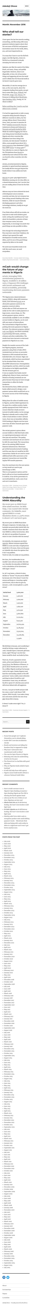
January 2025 (8, 880)
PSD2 (14, 99)
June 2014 (7, 1083)
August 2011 (8, 1150)
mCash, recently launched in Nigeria (14, 164)
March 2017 (8, 1014)
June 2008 (7, 1198)
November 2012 (9, 1122)
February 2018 (8, 996)
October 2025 (8, 860)
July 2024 (7, 894)
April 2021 (7, 947)
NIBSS (21, 489)
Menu (27, 6)
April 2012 (7, 1136)
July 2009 (7, 1196)
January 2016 (8, 1046)
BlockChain (23, 97)
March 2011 (7, 1161)
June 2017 (7, 1007)
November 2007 (9, 1210)
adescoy (6, 798)
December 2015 (9, 1048)
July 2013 (7, 1104)
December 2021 (9, 943)
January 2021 (8, 954)
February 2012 (8, 1141)
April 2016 (7, 1039)
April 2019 (7, 977)
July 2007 (7, 1212)
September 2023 (9, 915)
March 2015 (8, 1069)
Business (15, 485)
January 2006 (8, 1254)
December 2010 (9, 1166)
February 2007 (8, 1224)
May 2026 (7, 846)
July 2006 (7, 1240)
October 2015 (8, 1053)
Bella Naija (22, 525)
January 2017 (8, 1019)
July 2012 (7, 1129)
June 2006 (7, 1242)
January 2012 (8, 1143)
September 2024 (9, 890)
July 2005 (7, 1267)
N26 (16, 95)
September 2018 (9, 984)
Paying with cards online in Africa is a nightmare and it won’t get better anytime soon (16, 825)
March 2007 (8, 1221)
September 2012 (9, 1127)
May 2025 (7, 871)
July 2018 (7, 986)
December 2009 (9, 1187)
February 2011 (8, 1164)
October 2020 (8, 959)
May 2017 (7, 1009)
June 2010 (7, 1175)
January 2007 (8, 1226)
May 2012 (7, 1134)
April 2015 (7, 1067)
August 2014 (8, 1078)
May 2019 (7, 975)
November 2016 (9, 1023)
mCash (19, 301)
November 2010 (9, 1168)
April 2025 (7, 873)
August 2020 (8, 961)
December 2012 (9, 1120)
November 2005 (9, 1258)
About (4, 1285)
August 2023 (8, 917)
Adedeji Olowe (9, 6)
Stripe (12, 95)
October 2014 (8, 1076)
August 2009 (8, 1194)
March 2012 (8, 1138)
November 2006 (9, 1230)
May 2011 (7, 1157)
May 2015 (7, 1065)
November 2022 (9, 929)
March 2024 (8, 903)
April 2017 (7, 1012)
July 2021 (7, 945)
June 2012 (7, 1131)
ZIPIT (27, 145)
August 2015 (8, 1058)
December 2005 (9, 1256)
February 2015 (8, 1072)
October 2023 (8, 913)
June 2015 (7, 1062)
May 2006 (7, 1244)
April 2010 (7, 1180)
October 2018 (8, 982)
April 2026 (7, 848)
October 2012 (8, 1125)
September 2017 (9, 1005)
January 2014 (8, 1092)
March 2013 (8, 1113)
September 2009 (9, 1191)
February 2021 (8, 952)
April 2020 (7, 968)
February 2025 (9, 878)
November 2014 (9, 1074)
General (16, 258)
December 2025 (9, 855)
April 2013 (7, 1111)
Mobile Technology (24, 258)
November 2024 (9, 885)
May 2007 (7, 1217)
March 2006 (8, 1249)
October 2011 (8, 1145)
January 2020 (8, 972)
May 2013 (7, 1108)
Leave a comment (24, 259)
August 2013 (8, 1101)
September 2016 (9, 1028)
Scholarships (6, 1289)
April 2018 (7, 991)
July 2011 (7, 1152)
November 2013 (9, 1097)
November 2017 (9, 1002)
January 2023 (8, 924)
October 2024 (8, 887)
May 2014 (7, 1085)
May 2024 (7, 899)
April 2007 (7, 1219)
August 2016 (8, 1030)
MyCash (5, 178)
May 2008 (7, 1201)
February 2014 (8, 1090)
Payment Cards (22, 487)
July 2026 (7, 841)
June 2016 (7, 1035)
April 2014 (7, 1088)
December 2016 (9, 1021)
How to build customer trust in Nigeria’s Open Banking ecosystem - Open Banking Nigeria (16, 791)
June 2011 (7, 1154)
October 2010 (8, 1171)
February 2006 (9, 1251)
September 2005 (9, 1263)
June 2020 (7, 963)
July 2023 (7, 919)
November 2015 (9, 1051)
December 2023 (9, 910)
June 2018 (7, 989)
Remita (20, 152)
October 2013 (8, 1099)
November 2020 (9, 956)
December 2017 (9, 1000)
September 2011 (9, 1148)
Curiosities (5, 1297)
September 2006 (9, 1235)
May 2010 (7, 1177)
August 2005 (8, 1265)
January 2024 (8, 908)
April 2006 (7, 1247)
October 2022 (8, 931)
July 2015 (7, 1060)
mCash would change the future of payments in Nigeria (15, 269)
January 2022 (8, 940)
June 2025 (7, 869)
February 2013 (8, 1115)
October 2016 (8, 1025)
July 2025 (7, 867)
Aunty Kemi (6, 664)
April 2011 (7, 1159)
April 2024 (7, 901)
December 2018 (9, 979)
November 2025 (9, 857)
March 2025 (8, 876)
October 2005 (8, 1260)
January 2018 (8, 998)
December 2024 (9, 883)
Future (20, 485)
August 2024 (8, 892)
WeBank (20, 92)
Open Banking (7, 99)
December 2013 (9, 1095)
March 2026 (8, 850)
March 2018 (8, 993)
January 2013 (8, 1118)
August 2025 (8, 864)
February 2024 (9, 906)
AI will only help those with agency (15, 770)
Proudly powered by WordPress (19, 1303)
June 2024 (7, 896)
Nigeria (4, 259)
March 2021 (8, 949)
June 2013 (7, 1106)
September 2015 (9, 1055)
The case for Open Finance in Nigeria (16, 754)
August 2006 (8, 1237)
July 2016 (7, 1032)
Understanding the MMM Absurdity (13, 499)
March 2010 (8, 1182)
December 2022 (9, 926)
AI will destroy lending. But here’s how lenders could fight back (16, 805)
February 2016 (8, 1044)
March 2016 (8, 1042)
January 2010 (8, 1184)
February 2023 (8, 922)
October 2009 (8, 1189)
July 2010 (7, 1173)
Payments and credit (12, 259)
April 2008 (7, 1203)
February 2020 (9, 970)
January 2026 (8, 853)
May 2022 (7, 933)
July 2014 (7, 1081)
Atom (15, 92)
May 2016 (7, 1037)
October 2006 (8, 1233)
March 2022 (8, 938)
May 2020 (7, 966)
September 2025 (9, 862)
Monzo (20, 95)
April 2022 (7, 936)
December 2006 (9, 1228)
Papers (4, 1293)
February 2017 (8, 1016)
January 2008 (8, 1207)
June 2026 (7, 843)
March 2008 (8, 1205)
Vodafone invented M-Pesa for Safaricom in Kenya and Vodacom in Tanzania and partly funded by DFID (14, 127)
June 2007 (7, 1214)
